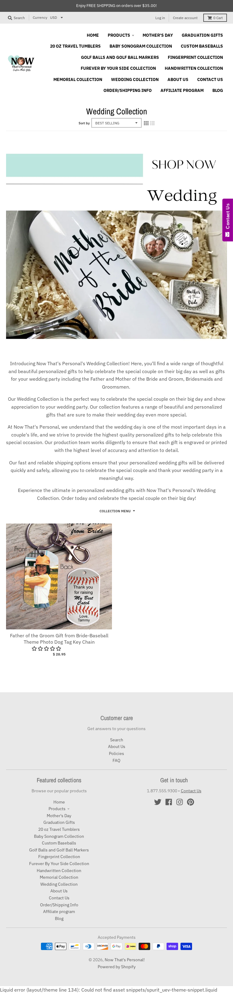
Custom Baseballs (59, 843)
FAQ (116, 760)
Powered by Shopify (117, 966)
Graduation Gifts (59, 822)
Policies (116, 753)
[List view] (152, 123)
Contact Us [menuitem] (210, 79)
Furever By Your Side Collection (59, 863)
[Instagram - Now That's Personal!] (179, 802)
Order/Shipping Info (59, 905)
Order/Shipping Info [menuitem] (127, 90)
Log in (160, 17)
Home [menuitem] (93, 35)
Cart (218, 17)
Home (59, 802)
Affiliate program (59, 911)
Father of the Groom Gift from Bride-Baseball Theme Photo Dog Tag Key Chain (59, 638)
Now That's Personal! (125, 959)
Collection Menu (115, 511)
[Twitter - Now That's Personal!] (157, 802)
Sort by (84, 123)
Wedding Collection (59, 884)
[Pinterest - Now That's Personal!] (190, 802)
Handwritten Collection (59, 870)
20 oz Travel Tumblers (59, 829)
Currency (40, 17)
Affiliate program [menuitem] (182, 90)
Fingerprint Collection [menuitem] (195, 57)
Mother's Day (59, 815)
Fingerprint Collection (59, 856)
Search (116, 740)
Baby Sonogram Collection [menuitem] (141, 46)
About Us (116, 746)
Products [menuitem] (119, 35)
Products (57, 808)
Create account (185, 17)
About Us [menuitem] (177, 79)
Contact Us (59, 898)
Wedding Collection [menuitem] (135, 79)
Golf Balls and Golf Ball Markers (59, 850)
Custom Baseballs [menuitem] (202, 46)
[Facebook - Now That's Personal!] (168, 802)
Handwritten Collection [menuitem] (194, 68)
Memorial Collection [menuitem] (77, 79)
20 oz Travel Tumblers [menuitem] (75, 46)
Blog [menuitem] (217, 90)
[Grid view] (146, 123)
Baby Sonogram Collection (59, 836)
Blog (59, 918)
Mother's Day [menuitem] (158, 35)
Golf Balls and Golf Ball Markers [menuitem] (120, 57)
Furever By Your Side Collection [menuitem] (118, 68)
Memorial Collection (59, 877)
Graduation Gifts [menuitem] (202, 35)
